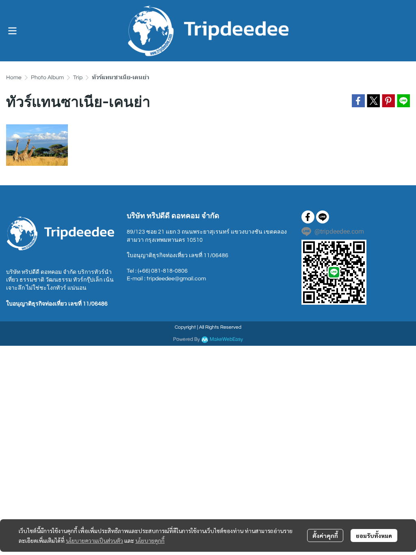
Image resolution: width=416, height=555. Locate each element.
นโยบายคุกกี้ (150, 540)
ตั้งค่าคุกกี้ (325, 535)
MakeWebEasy (226, 339)
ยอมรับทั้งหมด (374, 535)
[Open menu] (12, 31)
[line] (322, 216)
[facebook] (307, 216)
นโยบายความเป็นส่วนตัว (94, 540)
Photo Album (47, 77)
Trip (77, 77)
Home (14, 77)
